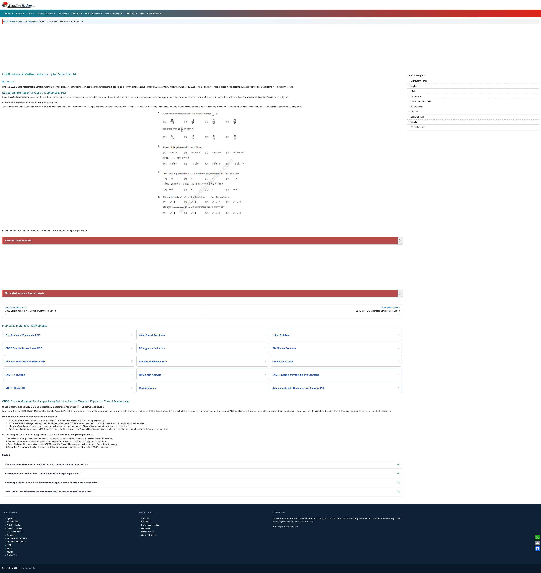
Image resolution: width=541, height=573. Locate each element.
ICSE (29, 13)
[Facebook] (537, 548)
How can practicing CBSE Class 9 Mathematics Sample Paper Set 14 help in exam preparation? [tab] (51, 482)
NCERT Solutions (45, 13)
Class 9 (21, 21)
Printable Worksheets (16, 541)
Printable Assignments (17, 538)
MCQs (10, 551)
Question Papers (14, 528)
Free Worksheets (113, 13)
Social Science (417, 116)
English (414, 85)
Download (62, 13)
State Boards (153, 13)
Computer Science (419, 80)
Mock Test (130, 13)
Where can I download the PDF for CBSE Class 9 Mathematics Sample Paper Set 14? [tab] (46, 464)
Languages (416, 96)
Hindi (413, 91)
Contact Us (146, 521)
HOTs (9, 545)
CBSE (19, 13)
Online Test (12, 555)
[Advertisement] (86, 47)
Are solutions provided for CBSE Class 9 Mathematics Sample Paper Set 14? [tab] (42, 473)
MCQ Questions (92, 13)
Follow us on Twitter (150, 524)
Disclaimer (146, 528)
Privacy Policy (147, 531)
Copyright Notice (148, 535)
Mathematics (31, 21)
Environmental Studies (421, 101)
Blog (142, 13)
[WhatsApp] (537, 537)
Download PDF (395, 82)
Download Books (14, 531)
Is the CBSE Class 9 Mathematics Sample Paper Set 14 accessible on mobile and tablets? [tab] (48, 491)
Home (5, 21)
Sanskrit (414, 122)
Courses (8, 13)
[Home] (18, 4)
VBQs (9, 548)
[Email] (537, 543)
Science (414, 111)
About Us (145, 518)
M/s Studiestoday (28, 568)
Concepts (11, 535)
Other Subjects (417, 127)
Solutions (76, 13)
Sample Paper (13, 521)
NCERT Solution (14, 524)
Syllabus (11, 518)
